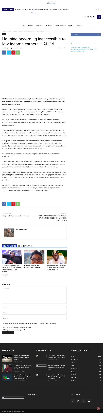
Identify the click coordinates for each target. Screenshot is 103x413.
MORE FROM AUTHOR (25, 246)
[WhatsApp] (18, 52)
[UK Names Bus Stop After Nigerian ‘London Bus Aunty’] (34, 257)
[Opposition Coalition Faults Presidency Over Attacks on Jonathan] (7, 358)
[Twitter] (91, 17)
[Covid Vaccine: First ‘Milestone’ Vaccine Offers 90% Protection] (41, 358)
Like (98, 35)
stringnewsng (8, 48)
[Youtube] (93, 17)
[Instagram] (88, 17)
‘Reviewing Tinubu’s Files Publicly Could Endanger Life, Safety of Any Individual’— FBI (56, 267)
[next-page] (6, 275)
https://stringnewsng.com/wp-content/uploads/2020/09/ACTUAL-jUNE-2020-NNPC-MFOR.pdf (84, 49)
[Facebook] (85, 17)
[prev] (96, 9)
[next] (99, 9)
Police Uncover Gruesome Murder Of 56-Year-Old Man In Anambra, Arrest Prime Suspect (42, 9)
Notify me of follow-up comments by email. (17, 327)
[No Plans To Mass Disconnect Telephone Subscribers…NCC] (41, 368)
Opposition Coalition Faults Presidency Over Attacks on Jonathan (21, 357)
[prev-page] (3, 275)
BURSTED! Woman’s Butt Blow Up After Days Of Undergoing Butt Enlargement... (57, 376)
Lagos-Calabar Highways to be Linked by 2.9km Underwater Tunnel (22, 367)
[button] (99, 17)
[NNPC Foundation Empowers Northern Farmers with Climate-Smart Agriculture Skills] (7, 377)
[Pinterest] (13, 52)
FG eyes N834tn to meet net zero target (15, 216)
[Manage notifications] (98, 408)
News (9, 31)
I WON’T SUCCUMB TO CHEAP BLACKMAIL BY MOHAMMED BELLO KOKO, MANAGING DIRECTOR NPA (52, 218)
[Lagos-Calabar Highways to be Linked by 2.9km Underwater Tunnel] (7, 368)
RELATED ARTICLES (9, 246)
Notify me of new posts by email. (14, 330)
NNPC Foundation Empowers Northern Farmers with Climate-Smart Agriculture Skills (22, 376)
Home (4, 31)
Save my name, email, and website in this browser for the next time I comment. (30, 323)
